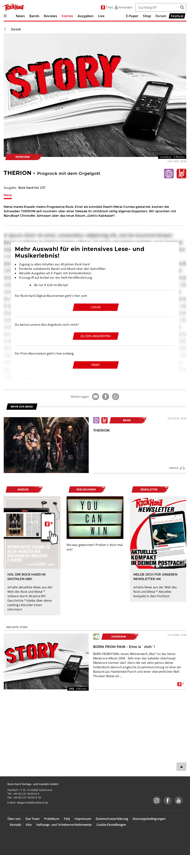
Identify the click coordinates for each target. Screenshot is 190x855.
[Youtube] (179, 800)
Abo (29, 825)
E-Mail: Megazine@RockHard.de (27, 802)
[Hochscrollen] (181, 766)
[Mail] (95, 396)
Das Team (32, 819)
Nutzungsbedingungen (149, 819)
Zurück (16, 29)
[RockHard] (12, 7)
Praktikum (51, 819)
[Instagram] (157, 800)
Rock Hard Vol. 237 (31, 188)
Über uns (14, 819)
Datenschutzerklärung (112, 819)
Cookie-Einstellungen (111, 825)
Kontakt (15, 825)
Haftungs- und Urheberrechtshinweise (64, 825)
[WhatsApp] (115, 396)
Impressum (83, 819)
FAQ (67, 819)
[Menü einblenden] (5, 15)
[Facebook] (105, 396)
